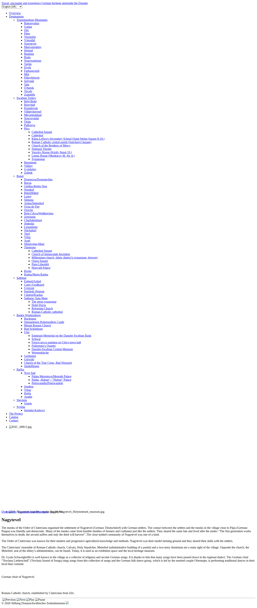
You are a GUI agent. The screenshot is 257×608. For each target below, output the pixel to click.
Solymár (29, 81)
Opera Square (40, 261)
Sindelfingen (31, 366)
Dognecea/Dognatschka (38, 179)
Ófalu (27, 121)
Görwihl (29, 359)
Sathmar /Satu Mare (36, 298)
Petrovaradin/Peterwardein (47, 383)
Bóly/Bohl (30, 101)
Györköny (30, 169)
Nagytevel (30, 43)
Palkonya (29, 125)
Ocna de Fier (32, 206)
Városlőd (29, 40)
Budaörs (29, 53)
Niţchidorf (30, 230)
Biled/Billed (31, 193)
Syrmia (21, 406)
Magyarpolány (32, 47)
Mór (26, 74)
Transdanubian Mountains (32, 19)
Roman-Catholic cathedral (47, 311)
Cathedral (37, 135)
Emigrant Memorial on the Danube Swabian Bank (61, 335)
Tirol (27, 233)
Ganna (28, 26)
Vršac (27, 237)
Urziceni (29, 288)
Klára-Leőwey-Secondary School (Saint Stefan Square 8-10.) (68, 138)
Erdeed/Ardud (32, 281)
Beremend (30, 162)
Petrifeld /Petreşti (34, 291)
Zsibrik (28, 172)
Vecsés (28, 91)
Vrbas (27, 390)
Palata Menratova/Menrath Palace (51, 376)
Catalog (13, 417)
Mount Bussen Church (37, 325)
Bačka (20, 369)
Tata (26, 84)
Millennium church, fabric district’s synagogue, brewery (65, 257)
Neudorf (29, 189)
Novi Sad (29, 373)
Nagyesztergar (32, 60)
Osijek (28, 403)
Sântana (28, 199)
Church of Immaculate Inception (51, 254)
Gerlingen (30, 356)
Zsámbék (29, 94)
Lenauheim (30, 227)
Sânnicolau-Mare (34, 244)
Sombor (28, 386)
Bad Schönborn (33, 328)
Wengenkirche (40, 352)
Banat (20, 176)
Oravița (28, 210)
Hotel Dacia (39, 305)
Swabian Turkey (26, 98)
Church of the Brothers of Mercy (51, 145)
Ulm (26, 332)
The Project (16, 413)
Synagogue (38, 159)
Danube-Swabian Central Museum (52, 349)
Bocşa (27, 182)
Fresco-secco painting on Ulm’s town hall (56, 342)
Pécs (27, 128)
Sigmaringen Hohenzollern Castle (44, 322)
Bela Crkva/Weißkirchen (38, 213)
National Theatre (42, 148)
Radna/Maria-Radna (36, 274)
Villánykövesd (32, 111)
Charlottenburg (33, 220)
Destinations (16, 16)
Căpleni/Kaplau (33, 294)
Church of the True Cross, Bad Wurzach (48, 362)
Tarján (28, 64)
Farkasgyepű (31, 70)
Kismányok (31, 108)
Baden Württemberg (29, 315)
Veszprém (30, 36)
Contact (13, 420)
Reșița (27, 271)
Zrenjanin (30, 216)
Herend (28, 50)
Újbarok (29, 87)
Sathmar (21, 277)
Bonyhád (29, 104)
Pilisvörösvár (32, 77)
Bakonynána (31, 23)
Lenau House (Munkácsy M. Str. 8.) (53, 155)
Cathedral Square (42, 132)
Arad (27, 240)
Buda (27, 57)
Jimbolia (29, 223)
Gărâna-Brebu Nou (35, 186)
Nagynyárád (31, 118)
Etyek (27, 67)
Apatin (28, 396)
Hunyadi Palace (41, 267)
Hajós (27, 393)
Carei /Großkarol (34, 284)
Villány (28, 165)
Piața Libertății (40, 264)
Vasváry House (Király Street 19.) (52, 152)
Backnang (30, 318)
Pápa (27, 33)
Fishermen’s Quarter (44, 345)
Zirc (26, 30)
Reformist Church (42, 308)
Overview (15, 13)
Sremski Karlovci (34, 410)
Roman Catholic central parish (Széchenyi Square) (61, 142)
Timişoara (30, 247)
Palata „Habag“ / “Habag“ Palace (51, 379)
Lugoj (27, 196)
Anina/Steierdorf (34, 203)
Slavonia (22, 400)
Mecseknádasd (33, 115)
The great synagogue (44, 301)
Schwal (36, 339)
